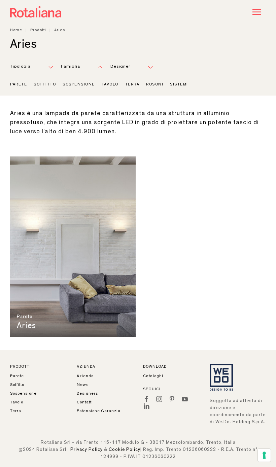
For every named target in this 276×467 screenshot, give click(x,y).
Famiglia (70, 66)
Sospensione (79, 84)
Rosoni (154, 84)
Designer (120, 66)
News (83, 385)
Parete (18, 84)
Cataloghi (153, 376)
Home (16, 30)
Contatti (85, 402)
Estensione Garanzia (98, 411)
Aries (26, 326)
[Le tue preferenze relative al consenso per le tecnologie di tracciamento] (264, 455)
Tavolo (110, 84)
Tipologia (20, 66)
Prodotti (38, 30)
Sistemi (179, 84)
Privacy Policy (86, 449)
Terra (132, 84)
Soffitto (45, 84)
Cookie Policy (124, 449)
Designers (87, 393)
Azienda (85, 376)
